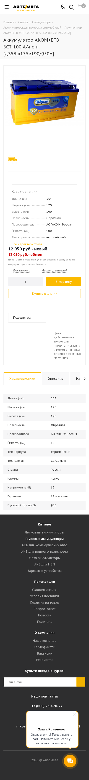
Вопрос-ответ (44, 609)
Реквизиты (44, 660)
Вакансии (44, 653)
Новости (44, 615)
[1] (10, 145)
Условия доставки (44, 596)
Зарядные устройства (44, 571)
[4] (23, 145)
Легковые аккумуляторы (44, 532)
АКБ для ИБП (44, 564)
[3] (19, 145)
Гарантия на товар (44, 602)
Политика (44, 622)
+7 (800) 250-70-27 (47, 706)
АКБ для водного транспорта (44, 551)
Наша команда (44, 641)
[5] (28, 145)
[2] (15, 145)
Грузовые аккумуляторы (44, 539)
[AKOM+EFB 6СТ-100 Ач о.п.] (44, 98)
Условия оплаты (44, 590)
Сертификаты (44, 647)
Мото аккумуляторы (44, 558)
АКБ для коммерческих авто (44, 545)
